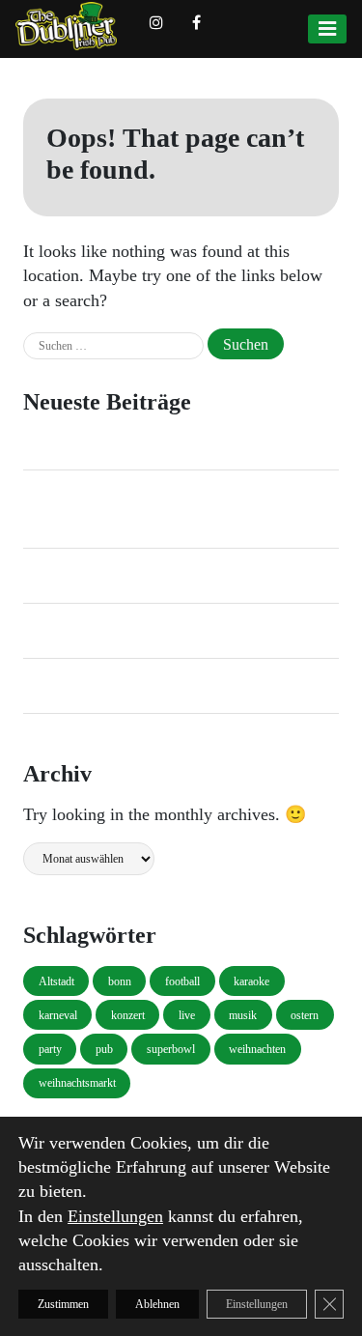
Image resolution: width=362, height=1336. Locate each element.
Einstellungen (115, 1215)
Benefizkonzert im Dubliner (108, 685)
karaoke (251, 981)
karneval (58, 1015)
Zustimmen (63, 1304)
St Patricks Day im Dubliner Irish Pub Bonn (157, 442)
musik (243, 1015)
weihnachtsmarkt (77, 1083)
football (182, 981)
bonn (119, 981)
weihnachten (257, 1049)
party (50, 1049)
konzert (128, 1015)
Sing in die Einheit (79, 575)
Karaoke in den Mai (84, 630)
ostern (305, 1015)
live (187, 1015)
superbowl (171, 1049)
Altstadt (56, 981)
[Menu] (327, 28)
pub (104, 1049)
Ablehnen (157, 1304)
